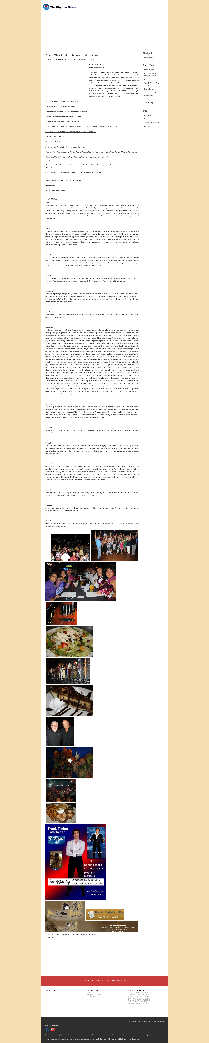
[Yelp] (53, 1031)
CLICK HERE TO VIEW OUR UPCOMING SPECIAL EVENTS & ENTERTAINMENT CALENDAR (81, 127)
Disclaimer (148, 115)
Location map (149, 70)
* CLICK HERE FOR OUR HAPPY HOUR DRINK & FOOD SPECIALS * (70, 132)
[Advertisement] (104, 33)
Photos (146, 79)
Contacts (147, 126)
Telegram (135, 1039)
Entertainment (149, 89)
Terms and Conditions (152, 123)
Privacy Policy (149, 119)
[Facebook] (48, 1031)
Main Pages (148, 58)
